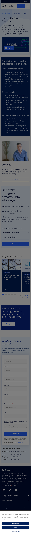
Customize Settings (15, 531)
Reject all (15, 527)
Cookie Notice (17, 519)
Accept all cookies (15, 523)
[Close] (28, 512)
